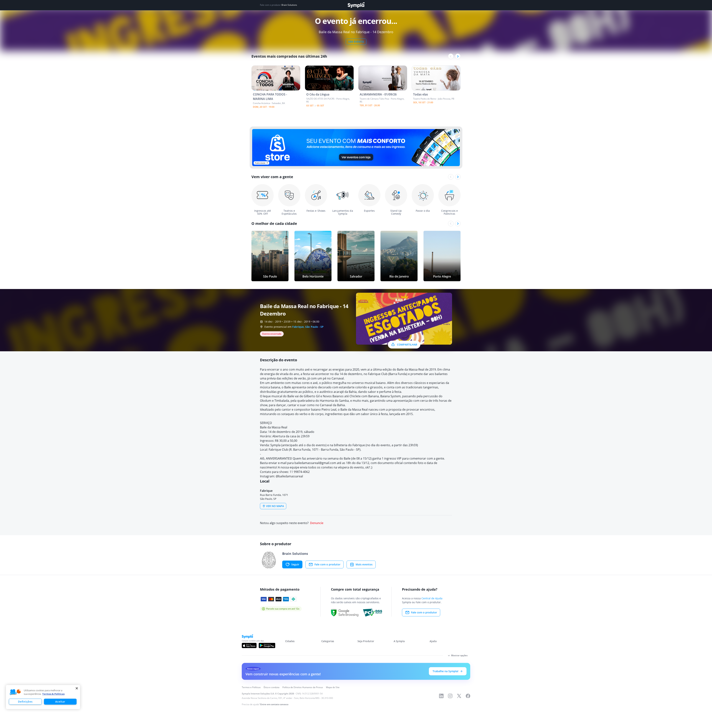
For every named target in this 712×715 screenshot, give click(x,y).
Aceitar (60, 701)
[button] (15, 692)
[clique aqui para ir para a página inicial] (356, 5)
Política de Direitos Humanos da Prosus (302, 687)
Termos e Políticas (251, 687)
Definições (25, 701)
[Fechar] (77, 688)
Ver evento (356, 41)
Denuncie (316, 523)
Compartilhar (407, 344)
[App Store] (249, 645)
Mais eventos (364, 564)
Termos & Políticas (53, 694)
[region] (43, 697)
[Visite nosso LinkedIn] (441, 696)
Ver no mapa (275, 506)
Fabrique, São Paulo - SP (308, 326)
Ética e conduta (271, 687)
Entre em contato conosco (274, 704)
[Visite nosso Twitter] (459, 696)
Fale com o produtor (327, 564)
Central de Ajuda (431, 598)
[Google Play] (267, 645)
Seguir (295, 564)
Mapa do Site (332, 687)
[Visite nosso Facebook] (468, 696)
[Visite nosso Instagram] (450, 696)
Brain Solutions (289, 5)
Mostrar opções (459, 655)
